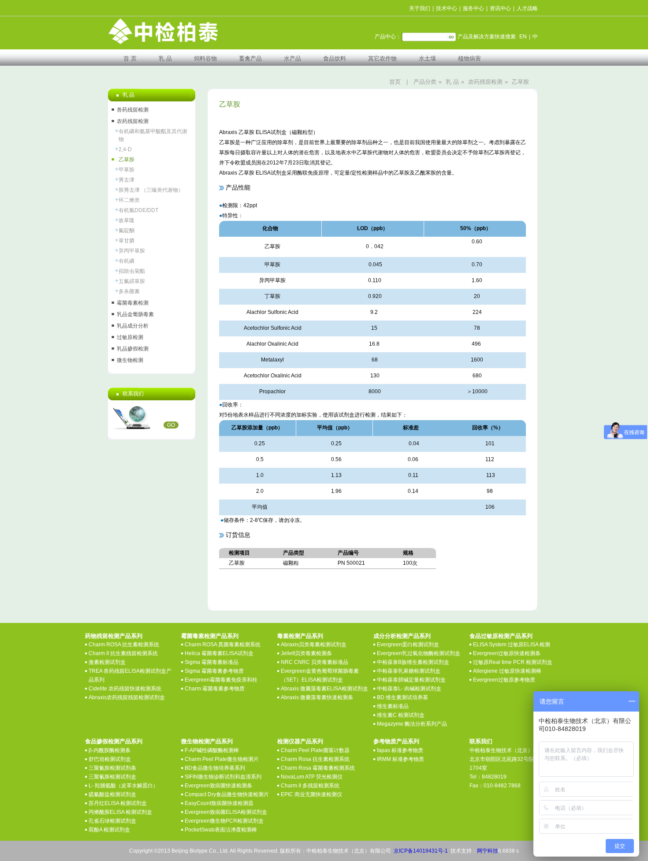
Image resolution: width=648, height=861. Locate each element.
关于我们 (419, 8)
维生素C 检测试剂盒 (401, 715)
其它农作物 (382, 58)
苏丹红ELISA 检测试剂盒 (118, 803)
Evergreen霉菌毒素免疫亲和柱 (221, 680)
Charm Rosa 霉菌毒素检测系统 (318, 768)
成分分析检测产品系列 (402, 636)
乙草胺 (520, 81)
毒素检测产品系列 (300, 636)
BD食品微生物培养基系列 (215, 768)
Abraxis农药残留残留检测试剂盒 (127, 697)
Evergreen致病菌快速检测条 (218, 786)
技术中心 (446, 8)
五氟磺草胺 (132, 281)
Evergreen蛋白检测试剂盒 (408, 644)
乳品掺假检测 (133, 349)
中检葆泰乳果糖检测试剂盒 (408, 671)
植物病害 (469, 58)
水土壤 (427, 58)
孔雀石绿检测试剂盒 (112, 821)
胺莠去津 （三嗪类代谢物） (151, 190)
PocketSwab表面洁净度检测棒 (221, 830)
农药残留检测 (485, 81)
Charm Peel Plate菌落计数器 (315, 750)
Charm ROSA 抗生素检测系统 (124, 644)
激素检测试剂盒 (107, 662)
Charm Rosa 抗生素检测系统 (315, 759)
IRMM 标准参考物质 (400, 759)
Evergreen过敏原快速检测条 (506, 653)
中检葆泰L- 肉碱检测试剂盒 (409, 689)
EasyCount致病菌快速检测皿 (219, 803)
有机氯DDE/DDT (138, 210)
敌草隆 (126, 220)
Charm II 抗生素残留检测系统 (123, 653)
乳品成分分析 (133, 326)
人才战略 (527, 8)
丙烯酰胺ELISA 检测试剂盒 (120, 812)
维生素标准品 (393, 706)
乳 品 (165, 58)
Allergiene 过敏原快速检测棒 (507, 671)
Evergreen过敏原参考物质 (504, 680)
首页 (395, 81)
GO (171, 425)
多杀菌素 (129, 291)
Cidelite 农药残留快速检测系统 (125, 689)
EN (523, 37)
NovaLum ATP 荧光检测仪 (312, 777)
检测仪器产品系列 (300, 741)
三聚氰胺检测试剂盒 (112, 777)
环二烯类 (129, 200)
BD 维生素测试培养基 (402, 697)
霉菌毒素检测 (133, 303)
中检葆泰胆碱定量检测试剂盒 (411, 680)
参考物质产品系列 (396, 741)
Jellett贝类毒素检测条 (306, 653)
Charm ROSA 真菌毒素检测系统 (223, 644)
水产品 (292, 58)
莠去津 (126, 180)
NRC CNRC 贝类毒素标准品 (314, 662)
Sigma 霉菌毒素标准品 (211, 662)
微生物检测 (130, 360)
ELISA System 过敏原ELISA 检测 (511, 644)
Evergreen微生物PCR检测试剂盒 (224, 821)
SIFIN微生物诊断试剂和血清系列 (223, 777)
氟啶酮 (126, 230)
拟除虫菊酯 (132, 271)
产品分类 (424, 81)
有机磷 (126, 261)
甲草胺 (126, 170)
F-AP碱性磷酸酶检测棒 (212, 750)
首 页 (130, 58)
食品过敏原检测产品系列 (501, 636)
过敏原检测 (130, 337)
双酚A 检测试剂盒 (109, 830)
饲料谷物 (205, 58)
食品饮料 (334, 58)
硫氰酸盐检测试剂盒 (112, 794)
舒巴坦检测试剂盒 (110, 759)
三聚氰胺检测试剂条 (112, 768)
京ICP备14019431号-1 (421, 851)
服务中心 (473, 8)
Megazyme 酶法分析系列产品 (412, 724)
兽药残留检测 (133, 110)
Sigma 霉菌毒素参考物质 (214, 671)
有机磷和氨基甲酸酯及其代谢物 (153, 135)
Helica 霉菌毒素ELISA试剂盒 (219, 653)
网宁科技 (487, 851)
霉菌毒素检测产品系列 (209, 636)
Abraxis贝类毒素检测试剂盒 (313, 644)
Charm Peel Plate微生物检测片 (222, 759)
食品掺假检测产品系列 (113, 741)
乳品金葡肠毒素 (135, 314)
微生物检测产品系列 (207, 741)
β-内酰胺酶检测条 (109, 750)
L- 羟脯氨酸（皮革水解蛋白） (123, 786)
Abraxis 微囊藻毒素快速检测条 (317, 697)
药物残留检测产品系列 (113, 636)
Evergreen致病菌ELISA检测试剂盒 (226, 812)
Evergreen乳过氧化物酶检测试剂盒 (418, 653)
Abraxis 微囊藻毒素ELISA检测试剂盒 (324, 689)
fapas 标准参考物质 (400, 750)
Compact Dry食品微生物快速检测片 (227, 794)
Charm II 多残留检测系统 (310, 786)
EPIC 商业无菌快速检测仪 (311, 794)
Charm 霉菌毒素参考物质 (215, 689)
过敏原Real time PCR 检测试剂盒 (512, 662)
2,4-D (125, 149)
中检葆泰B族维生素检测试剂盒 (413, 662)
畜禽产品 (250, 58)
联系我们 (480, 741)
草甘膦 (126, 241)
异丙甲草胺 (132, 251)
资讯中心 (500, 8)
